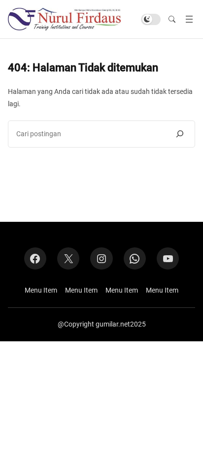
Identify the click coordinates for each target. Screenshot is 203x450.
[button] (172, 19)
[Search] (180, 134)
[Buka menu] (189, 19)
